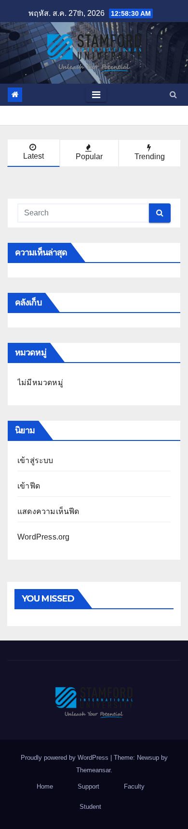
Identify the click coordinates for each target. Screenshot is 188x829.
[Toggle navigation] (96, 95)
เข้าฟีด (28, 486)
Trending (149, 156)
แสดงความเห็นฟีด (48, 511)
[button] (173, 94)
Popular (89, 156)
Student (90, 806)
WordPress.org (43, 537)
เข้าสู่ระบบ (35, 460)
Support (88, 786)
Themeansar (93, 770)
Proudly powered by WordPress (65, 757)
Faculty (134, 786)
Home (45, 786)
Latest (33, 156)
